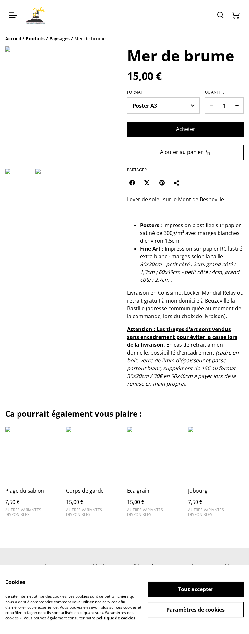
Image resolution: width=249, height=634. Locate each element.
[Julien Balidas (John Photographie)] (35, 15)
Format (135, 92)
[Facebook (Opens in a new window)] (132, 183)
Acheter (185, 129)
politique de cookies (115, 618)
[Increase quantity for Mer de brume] (237, 105)
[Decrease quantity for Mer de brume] (211, 105)
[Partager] (177, 183)
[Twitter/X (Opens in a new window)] (147, 183)
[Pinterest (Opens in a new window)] (162, 183)
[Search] (220, 15)
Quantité (215, 92)
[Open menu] (13, 15)
